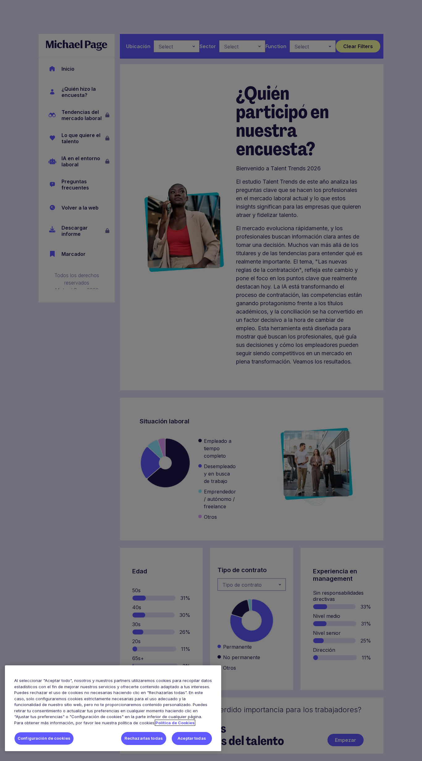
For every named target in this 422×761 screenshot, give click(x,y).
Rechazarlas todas (143, 738)
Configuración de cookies (44, 738)
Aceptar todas (192, 738)
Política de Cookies (175, 722)
